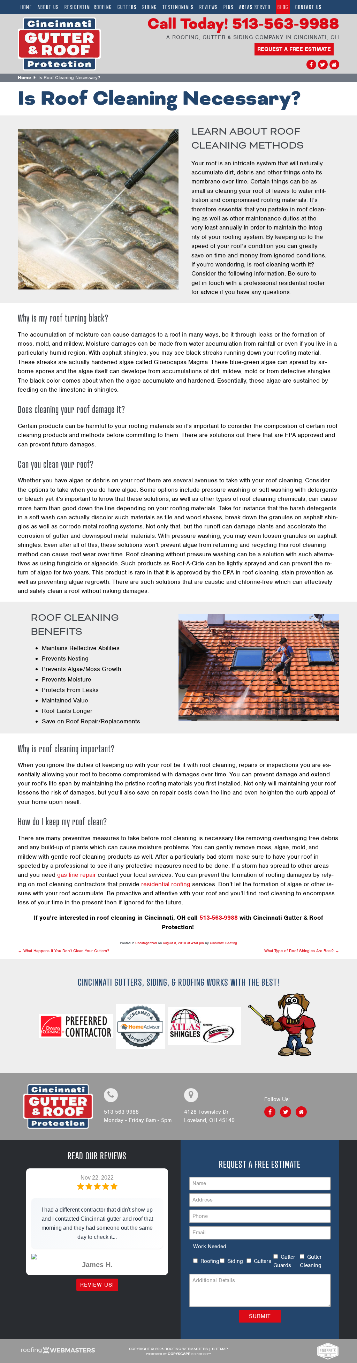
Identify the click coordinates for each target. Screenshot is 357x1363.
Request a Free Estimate (294, 49)
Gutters (127, 6)
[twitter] (323, 64)
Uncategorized (146, 943)
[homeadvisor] (334, 64)
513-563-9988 (243, 24)
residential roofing (165, 884)
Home (26, 6)
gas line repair (76, 875)
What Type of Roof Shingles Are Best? (301, 951)
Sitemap (220, 1348)
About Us (48, 6)
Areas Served (255, 6)
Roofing (209, 1261)
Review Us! (97, 1284)
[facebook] (311, 64)
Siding (149, 6)
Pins (228, 6)
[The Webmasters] (58, 1352)
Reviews (208, 6)
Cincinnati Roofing (223, 943)
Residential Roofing (88, 6)
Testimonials (178, 6)
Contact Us (308, 6)
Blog (283, 6)
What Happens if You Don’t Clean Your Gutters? (63, 951)
